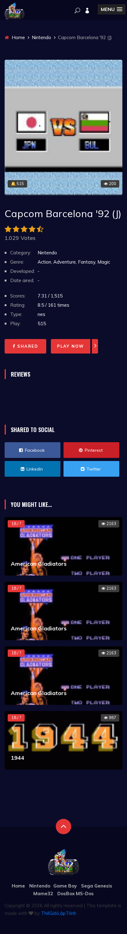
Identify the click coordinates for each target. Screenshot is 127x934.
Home (17, 37)
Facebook (34, 450)
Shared (26, 346)
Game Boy (65, 886)
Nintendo (41, 37)
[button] (111, 9)
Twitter (93, 469)
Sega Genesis (96, 886)
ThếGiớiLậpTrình (58, 913)
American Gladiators (39, 563)
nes (41, 314)
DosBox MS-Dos (75, 893)
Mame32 (43, 893)
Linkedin (34, 469)
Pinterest (93, 450)
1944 (17, 757)
